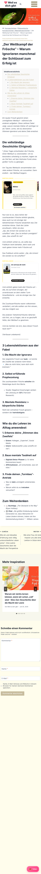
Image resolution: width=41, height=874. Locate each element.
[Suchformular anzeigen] (20, 4)
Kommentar (7, 641)
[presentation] (20, 578)
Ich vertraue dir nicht (18, 265)
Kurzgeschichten (26, 40)
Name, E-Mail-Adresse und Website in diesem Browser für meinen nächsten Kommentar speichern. (19, 686)
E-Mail (5, 678)
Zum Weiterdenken (14, 112)
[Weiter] (35, 589)
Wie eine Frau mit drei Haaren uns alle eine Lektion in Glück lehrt (32, 536)
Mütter (15, 187)
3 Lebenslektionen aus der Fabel (20, 80)
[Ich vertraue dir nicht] (20, 273)
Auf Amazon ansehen (19, 207)
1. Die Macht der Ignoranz (19, 82)
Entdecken (17, 204)
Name (5, 669)
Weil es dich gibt (12, 606)
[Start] (3, 28)
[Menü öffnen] (34, 4)
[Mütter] (19, 195)
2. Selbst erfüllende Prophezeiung (23, 85)
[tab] (16, 613)
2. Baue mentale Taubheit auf (21, 104)
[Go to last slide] (5, 589)
